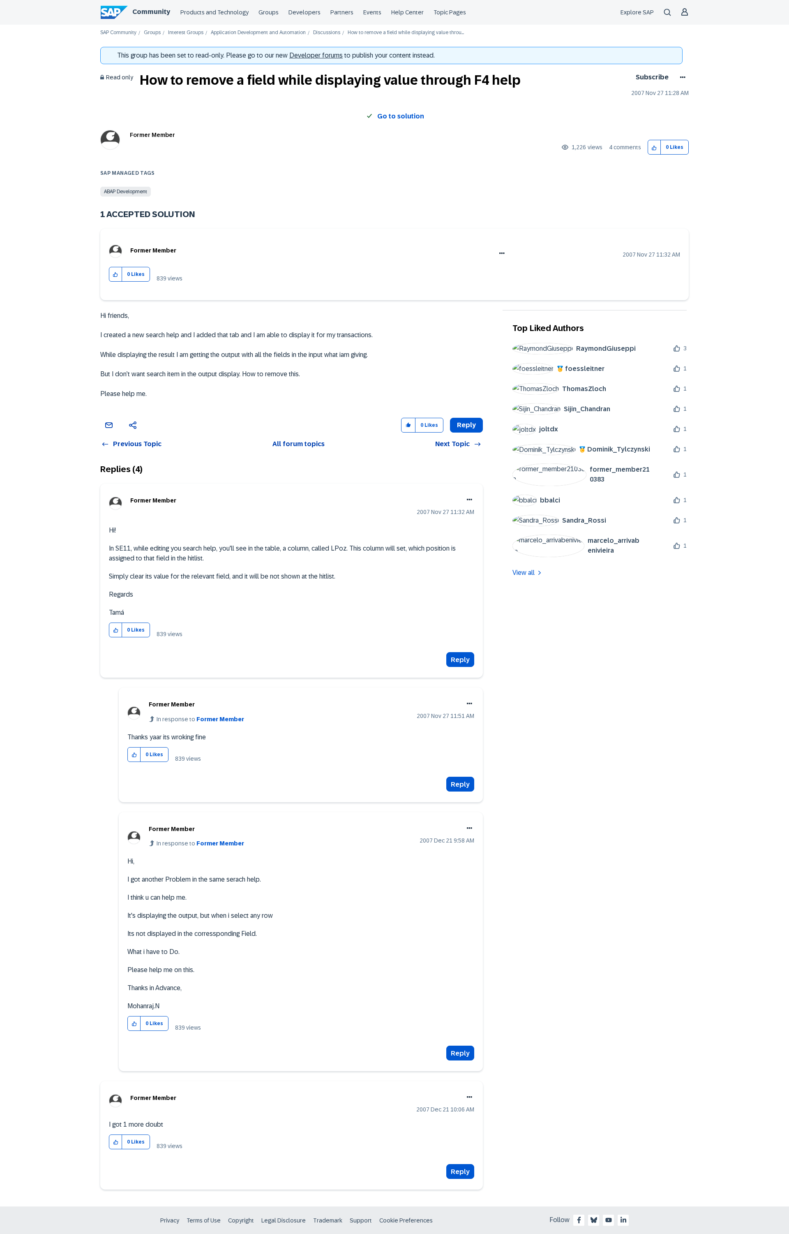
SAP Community (118, 32)
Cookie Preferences (406, 1220)
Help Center (407, 12)
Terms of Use (204, 1220)
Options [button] (681, 77)
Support (361, 1220)
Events (372, 12)
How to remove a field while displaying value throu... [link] (406, 32)
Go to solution (400, 116)
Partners (341, 12)
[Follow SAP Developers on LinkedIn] (623, 1220)
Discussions (326, 32)
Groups (268, 12)
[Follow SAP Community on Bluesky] (594, 1220)
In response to (200, 719)
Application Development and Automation (258, 32)
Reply (460, 659)
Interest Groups (185, 32)
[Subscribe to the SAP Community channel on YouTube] (608, 1220)
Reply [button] (466, 424)
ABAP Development (125, 191)
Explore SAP (637, 12)
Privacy (169, 1220)
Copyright (241, 1220)
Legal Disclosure (283, 1220)
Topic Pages (450, 12)
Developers (304, 12)
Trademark (327, 1220)
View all (523, 572)
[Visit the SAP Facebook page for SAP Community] (579, 1220)
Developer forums (316, 55)
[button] (654, 147)
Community (151, 11)
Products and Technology (214, 12)
